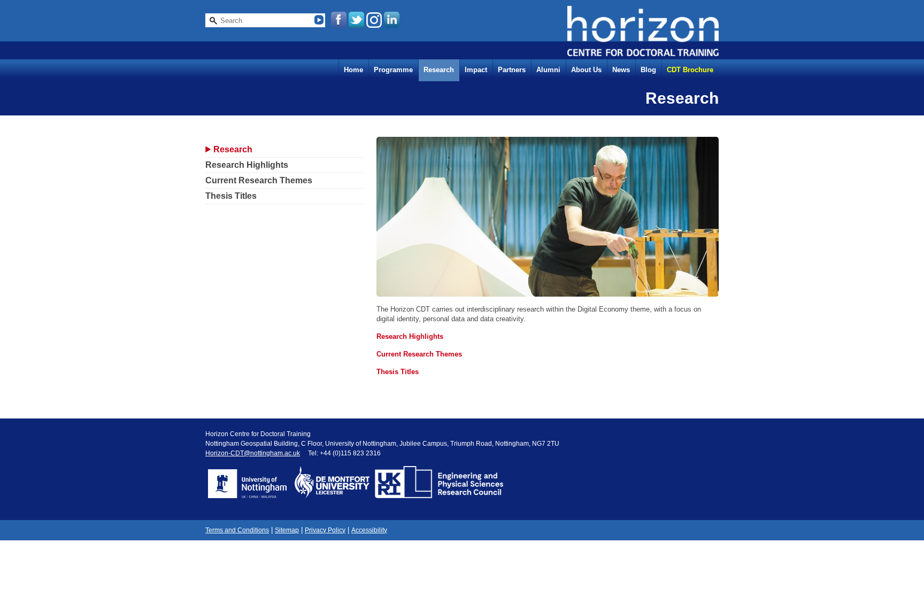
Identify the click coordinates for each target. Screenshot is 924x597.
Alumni (548, 70)
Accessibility (369, 530)
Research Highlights (246, 164)
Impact (476, 70)
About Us (586, 70)
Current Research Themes (258, 180)
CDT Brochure (690, 70)
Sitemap (287, 530)
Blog (648, 70)
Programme (393, 70)
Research (439, 70)
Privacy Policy (325, 530)
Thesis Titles (231, 195)
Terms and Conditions (237, 530)
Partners (512, 70)
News (621, 70)
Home (353, 70)
